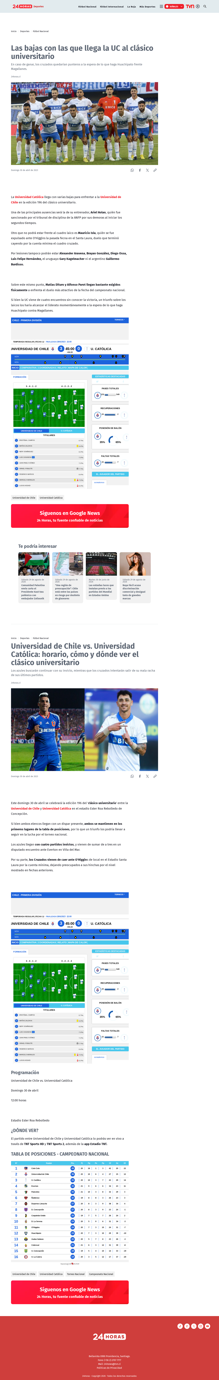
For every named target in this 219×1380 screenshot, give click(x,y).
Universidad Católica (51, 497)
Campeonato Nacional (101, 1274)
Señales (174, 6)
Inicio (14, 31)
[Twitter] (147, 170)
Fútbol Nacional (87, 6)
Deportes (24, 31)
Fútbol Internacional (112, 6)
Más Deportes (147, 6)
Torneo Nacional (76, 1274)
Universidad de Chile (24, 497)
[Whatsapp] (132, 170)
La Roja (131, 6)
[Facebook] (140, 170)
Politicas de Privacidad (109, 1368)
